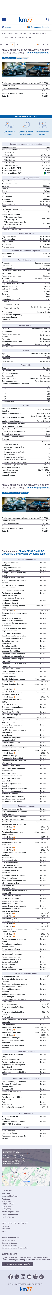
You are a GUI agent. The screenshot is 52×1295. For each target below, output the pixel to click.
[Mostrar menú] (4, 19)
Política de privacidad (9, 1245)
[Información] (1, 44)
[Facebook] (10, 1276)
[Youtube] (29, 1276)
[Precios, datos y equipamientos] (12, 45)
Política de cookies (9, 1240)
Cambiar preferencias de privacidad (14, 1248)
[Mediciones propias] (17, 44)
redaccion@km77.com (10, 1196)
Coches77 (5, 1226)
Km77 (26, 19)
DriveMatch (6, 1229)
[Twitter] (17, 1276)
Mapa (23, 1158)
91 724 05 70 (20, 1161)
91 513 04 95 (16, 1164)
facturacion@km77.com (10, 1212)
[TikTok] (41, 1276)
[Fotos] (7, 44)
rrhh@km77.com (8, 1217)
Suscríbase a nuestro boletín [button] (17, 1264)
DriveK (4, 1231)
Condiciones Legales (9, 1243)
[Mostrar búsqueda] (48, 19)
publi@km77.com (8, 1204)
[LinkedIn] (23, 1276)
